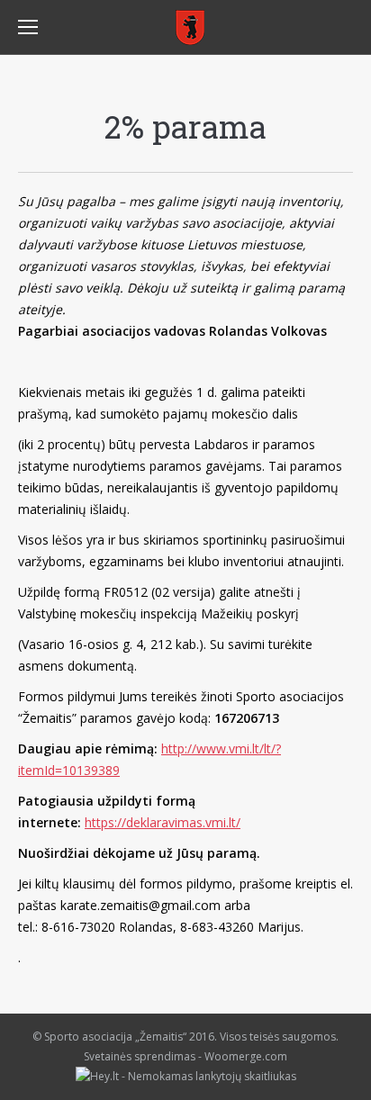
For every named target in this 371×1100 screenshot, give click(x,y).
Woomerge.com (245, 1056)
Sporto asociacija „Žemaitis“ (115, 1036)
